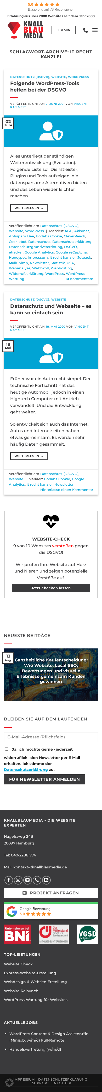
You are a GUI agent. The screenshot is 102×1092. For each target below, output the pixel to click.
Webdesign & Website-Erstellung (35, 982)
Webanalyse (19, 268)
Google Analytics (39, 252)
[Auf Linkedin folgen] (46, 880)
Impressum (38, 257)
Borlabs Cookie (49, 236)
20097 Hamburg (19, 843)
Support (40, 1083)
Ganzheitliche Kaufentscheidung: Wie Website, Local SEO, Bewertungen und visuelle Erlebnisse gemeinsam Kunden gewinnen (51, 671)
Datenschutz (39, 242)
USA (70, 263)
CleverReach (74, 236)
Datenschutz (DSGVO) (29, 77)
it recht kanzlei (63, 257)
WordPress (78, 77)
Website (58, 77)
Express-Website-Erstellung (30, 973)
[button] (95, 30)
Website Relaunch (21, 991)
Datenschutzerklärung (72, 242)
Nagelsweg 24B (18, 836)
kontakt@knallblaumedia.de (40, 867)
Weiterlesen (28, 208)
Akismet (81, 231)
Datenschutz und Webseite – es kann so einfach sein (51, 309)
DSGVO (70, 247)
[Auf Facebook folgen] (8, 880)
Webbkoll (40, 268)
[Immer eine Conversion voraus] (25, 30)
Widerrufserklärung (26, 274)
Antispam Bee (21, 236)
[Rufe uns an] (37, 880)
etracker (16, 252)
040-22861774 (23, 855)
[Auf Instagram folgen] (18, 880)
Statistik (58, 263)
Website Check (18, 964)
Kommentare (79, 279)
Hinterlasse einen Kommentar (66, 490)
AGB (68, 231)
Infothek (62, 1083)
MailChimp (18, 263)
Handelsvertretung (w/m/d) (35, 1049)
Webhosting (61, 268)
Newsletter (39, 263)
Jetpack (84, 257)
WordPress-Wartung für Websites (35, 1000)
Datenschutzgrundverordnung (35, 247)
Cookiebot (17, 242)
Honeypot (17, 257)
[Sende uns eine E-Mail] (27, 880)
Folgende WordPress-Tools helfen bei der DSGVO (44, 86)
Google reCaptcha (71, 252)
